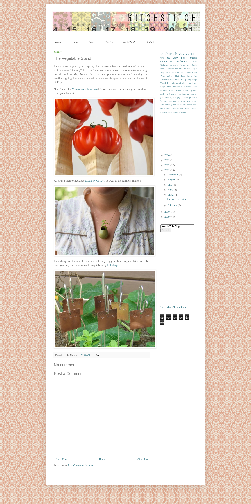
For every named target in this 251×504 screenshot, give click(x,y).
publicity (168, 104)
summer (175, 108)
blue (169, 86)
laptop (163, 101)
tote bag (165, 57)
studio (168, 108)
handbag (168, 97)
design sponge (175, 94)
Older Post (142, 459)
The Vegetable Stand (177, 199)
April (171, 189)
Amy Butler (180, 57)
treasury (163, 112)
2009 (167, 216)
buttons (163, 90)
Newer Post (61, 459)
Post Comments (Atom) (80, 465)
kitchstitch (168, 53)
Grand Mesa (185, 72)
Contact (150, 42)
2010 (167, 211)
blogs (162, 86)
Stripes (193, 57)
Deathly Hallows (182, 68)
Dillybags (112, 265)
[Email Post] (97, 354)
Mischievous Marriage (85, 89)
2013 (167, 160)
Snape (194, 79)
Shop (91, 42)
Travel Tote (165, 83)
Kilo (172, 79)
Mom (177, 79)
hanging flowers (180, 97)
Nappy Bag (186, 79)
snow (162, 108)
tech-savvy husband (188, 108)
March (171, 194)
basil (191, 83)
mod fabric (177, 101)
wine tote (182, 112)
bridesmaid (177, 86)
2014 (167, 155)
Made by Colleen (95, 180)
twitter (175, 112)
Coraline (170, 68)
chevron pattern (190, 90)
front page (186, 94)
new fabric (191, 54)
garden (194, 94)
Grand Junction (172, 72)
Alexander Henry (177, 65)
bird (195, 83)
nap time (186, 101)
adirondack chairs (179, 83)
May (170, 184)
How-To (109, 42)
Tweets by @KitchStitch (173, 307)
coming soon (167, 61)
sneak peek (192, 104)
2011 (167, 170)
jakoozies (193, 97)
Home (58, 42)
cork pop (164, 94)
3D (190, 61)
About (75, 42)
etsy (181, 54)
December (173, 174)
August (172, 179)
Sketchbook (129, 42)
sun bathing (181, 61)
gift (161, 97)
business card (190, 86)
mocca (169, 101)
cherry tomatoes (175, 90)
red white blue (179, 104)
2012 (167, 165)
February (173, 205)
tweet (170, 112)
